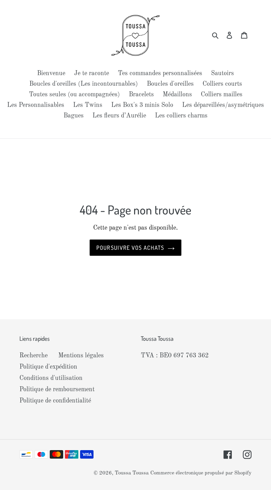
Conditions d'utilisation (51, 378)
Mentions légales (81, 355)
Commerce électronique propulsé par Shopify (201, 473)
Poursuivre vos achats (130, 247)
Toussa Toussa (132, 473)
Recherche (33, 355)
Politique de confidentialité (55, 401)
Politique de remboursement (57, 389)
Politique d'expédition (48, 367)
